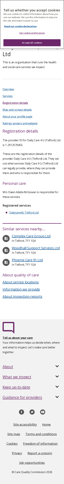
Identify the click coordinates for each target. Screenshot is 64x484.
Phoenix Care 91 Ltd (27, 260)
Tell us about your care (18, 338)
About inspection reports (22, 296)
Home (46, 424)
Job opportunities (32, 463)
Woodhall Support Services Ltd (36, 248)
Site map (13, 434)
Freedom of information (40, 444)
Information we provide (21, 289)
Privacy (17, 453)
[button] (32, 366)
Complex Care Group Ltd (31, 236)
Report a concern (39, 453)
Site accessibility (25, 424)
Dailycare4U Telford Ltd (24, 212)
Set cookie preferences (32, 32)
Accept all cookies (32, 42)
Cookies (12, 444)
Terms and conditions (41, 434)
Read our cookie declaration (20, 26)
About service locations (21, 282)
